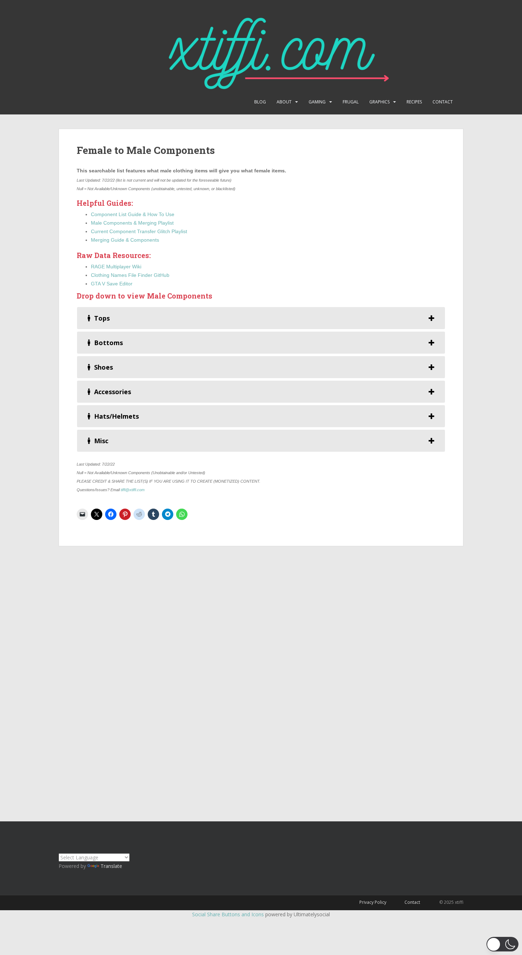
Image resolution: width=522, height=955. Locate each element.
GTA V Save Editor (111, 283)
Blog (260, 102)
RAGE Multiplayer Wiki (116, 266)
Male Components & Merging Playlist (132, 223)
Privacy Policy (372, 902)
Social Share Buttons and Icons (228, 914)
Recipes (414, 102)
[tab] (261, 318)
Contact (443, 102)
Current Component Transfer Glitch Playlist (139, 231)
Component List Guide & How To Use (132, 214)
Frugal (351, 102)
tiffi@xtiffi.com (133, 490)
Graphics (379, 102)
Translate (111, 866)
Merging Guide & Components (125, 240)
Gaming (317, 102)
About (284, 102)
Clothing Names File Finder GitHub (130, 275)
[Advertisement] (261, 676)
